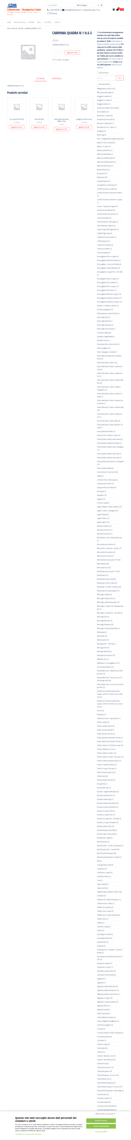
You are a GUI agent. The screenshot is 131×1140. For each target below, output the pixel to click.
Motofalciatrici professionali (105, 579)
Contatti (57, 22)
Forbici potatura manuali (104, 468)
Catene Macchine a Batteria (105, 225)
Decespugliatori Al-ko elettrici (105, 290)
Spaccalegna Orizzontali (104, 934)
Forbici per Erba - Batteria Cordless (107, 435)
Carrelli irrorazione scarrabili (105, 189)
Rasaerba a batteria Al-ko (104, 795)
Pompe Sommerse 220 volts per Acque (109, 745)
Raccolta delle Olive (103, 787)
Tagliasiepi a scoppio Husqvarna (106, 1002)
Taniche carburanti (102, 1013)
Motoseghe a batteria (103, 594)
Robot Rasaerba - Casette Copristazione (109, 845)
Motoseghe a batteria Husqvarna (107, 602)
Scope (99, 880)
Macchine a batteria (103, 526)
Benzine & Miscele (102, 169)
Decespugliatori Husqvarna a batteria (108, 298)
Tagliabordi (100, 978)
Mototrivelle (100, 636)
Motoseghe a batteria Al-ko (105, 598)
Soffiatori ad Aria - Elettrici (104, 903)
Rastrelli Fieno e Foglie (103, 838)
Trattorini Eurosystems (104, 1067)
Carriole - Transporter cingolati (106, 206)
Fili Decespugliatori (102, 348)
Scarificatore (101, 868)
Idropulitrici (100, 495)
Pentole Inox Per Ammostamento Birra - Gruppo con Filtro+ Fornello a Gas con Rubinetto (110, 694)
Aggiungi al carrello (72, 52)
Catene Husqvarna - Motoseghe (106, 221)
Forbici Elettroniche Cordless (105, 362)
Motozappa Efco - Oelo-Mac (105, 643)
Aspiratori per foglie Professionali (107, 108)
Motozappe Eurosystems (104, 655)
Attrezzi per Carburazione (104, 123)
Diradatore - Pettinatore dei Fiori (106, 305)
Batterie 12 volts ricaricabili (105, 142)
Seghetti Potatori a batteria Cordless (108, 892)
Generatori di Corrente (104, 483)
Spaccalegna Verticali (103, 938)
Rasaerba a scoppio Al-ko (104, 814)
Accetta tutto (101, 1121)
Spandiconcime (101, 942)
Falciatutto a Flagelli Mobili (104, 336)
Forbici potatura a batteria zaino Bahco (108, 443)
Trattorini (99, 1052)
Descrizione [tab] (41, 78)
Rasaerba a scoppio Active (105, 811)
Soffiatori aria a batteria (104, 907)
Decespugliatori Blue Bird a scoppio (107, 294)
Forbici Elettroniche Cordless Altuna (107, 421)
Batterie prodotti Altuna (104, 154)
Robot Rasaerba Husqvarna (105, 853)
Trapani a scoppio (102, 1044)
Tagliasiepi (100, 982)
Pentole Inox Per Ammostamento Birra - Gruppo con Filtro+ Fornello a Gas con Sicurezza (110, 704)
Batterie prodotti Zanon (104, 165)
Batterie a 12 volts (102, 146)
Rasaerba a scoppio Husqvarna (106, 822)
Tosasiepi (100, 1029)
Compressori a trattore (104, 245)
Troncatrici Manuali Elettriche (105, 1110)
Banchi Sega (100, 135)
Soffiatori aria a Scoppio (104, 911)
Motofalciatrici (101, 575)
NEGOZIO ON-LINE (19, 22)
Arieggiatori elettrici (102, 104)
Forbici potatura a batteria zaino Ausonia (109, 439)
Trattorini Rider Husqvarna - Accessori (108, 1086)
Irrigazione (100, 499)
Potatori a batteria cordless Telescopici (109, 757)
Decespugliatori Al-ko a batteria (106, 282)
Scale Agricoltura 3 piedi (104, 865)
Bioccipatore (101, 173)
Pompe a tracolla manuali (104, 730)
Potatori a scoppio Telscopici (105, 768)
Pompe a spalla (101, 722)
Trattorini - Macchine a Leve (105, 1056)
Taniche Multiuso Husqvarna (105, 1017)
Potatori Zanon (101, 776)
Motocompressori (102, 567)
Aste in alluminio (102, 112)
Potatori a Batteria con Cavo (105, 749)
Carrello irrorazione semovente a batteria (109, 192)
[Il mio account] (114, 9)
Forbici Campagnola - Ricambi (106, 352)
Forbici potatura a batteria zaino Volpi (108, 453)
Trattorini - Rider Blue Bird (105, 1059)
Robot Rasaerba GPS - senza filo (107, 849)
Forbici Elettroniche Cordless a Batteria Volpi (110, 407)
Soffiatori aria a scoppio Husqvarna (107, 915)
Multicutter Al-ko (102, 659)
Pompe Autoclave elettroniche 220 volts (109, 737)
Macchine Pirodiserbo (103, 534)
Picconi (99, 710)
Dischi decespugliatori (103, 309)
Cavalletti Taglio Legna (103, 233)
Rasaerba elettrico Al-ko (104, 826)
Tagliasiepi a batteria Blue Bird (106, 986)
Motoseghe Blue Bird (103, 620)
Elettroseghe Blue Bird (103, 321)
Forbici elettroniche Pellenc (105, 431)
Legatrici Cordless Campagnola (106, 510)
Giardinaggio (66, 60)
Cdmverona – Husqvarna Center (24, 9)
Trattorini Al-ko (101, 1063)
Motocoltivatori (101, 563)
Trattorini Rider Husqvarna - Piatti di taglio (109, 1090)
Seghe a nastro (101, 888)
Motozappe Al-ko (102, 647)
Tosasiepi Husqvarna (103, 1036)
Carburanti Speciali (102, 181)
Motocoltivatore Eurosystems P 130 (107, 560)
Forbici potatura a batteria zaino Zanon (108, 457)
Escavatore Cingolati (103, 332)
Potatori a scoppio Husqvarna (106, 764)
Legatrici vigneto (102, 522)
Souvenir (99, 930)
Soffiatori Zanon (101, 919)
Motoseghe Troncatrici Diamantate (107, 628)
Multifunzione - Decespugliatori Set (107, 663)
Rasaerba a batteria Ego (104, 799)
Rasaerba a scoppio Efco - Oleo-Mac (108, 818)
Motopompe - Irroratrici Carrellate (107, 587)
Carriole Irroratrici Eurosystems (106, 214)
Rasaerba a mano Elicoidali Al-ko (106, 807)
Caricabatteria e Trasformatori (106, 185)
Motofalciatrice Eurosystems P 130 (107, 571)
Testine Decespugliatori (104, 1025)
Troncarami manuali (103, 1102)
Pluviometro (100, 714)
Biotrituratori (101, 177)
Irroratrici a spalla (102, 503)
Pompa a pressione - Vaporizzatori (107, 718)
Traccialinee (100, 1040)
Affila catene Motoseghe (104, 92)
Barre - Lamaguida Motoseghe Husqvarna (109, 138)
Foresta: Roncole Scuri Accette (106, 472)
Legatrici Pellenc (102, 518)
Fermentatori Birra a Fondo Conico (107, 344)
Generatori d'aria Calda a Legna (106, 480)
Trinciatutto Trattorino (103, 1098)
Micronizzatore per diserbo (105, 544)
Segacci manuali (101, 884)
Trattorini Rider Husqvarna (105, 1083)
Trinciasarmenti (101, 1094)
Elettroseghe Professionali (105, 329)
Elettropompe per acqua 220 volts (107, 313)
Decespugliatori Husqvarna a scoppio (108, 301)
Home (9, 22)
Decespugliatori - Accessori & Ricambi (108, 264)
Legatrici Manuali (102, 514)
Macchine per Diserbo (103, 530)
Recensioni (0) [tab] (56, 78)
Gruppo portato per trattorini (105, 487)
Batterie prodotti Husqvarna (105, 162)
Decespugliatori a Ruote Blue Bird (107, 268)
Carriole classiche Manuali (105, 210)
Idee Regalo (100, 491)
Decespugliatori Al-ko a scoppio (106, 286)
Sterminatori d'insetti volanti (105, 975)
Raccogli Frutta (101, 784)
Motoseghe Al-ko (102, 616)
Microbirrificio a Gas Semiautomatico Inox (109, 537)
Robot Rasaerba (102, 841)
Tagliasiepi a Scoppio (103, 998)
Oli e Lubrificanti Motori (104, 667)
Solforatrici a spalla (102, 926)
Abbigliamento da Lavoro (104, 88)
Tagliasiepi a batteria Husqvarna (106, 990)
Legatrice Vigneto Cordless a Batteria (108, 506)
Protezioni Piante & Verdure (105, 780)
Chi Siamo (31, 22)
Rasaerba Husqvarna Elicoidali (106, 830)
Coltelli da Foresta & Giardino (105, 237)
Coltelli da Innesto (102, 241)
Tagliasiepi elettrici (102, 1005)
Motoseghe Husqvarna (104, 624)
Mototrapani (100, 632)
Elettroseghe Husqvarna (104, 325)
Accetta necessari (101, 1126)
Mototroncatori (101, 640)
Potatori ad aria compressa (105, 772)
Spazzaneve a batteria (103, 963)
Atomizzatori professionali (104, 119)
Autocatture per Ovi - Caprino (105, 127)
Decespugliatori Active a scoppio (106, 278)
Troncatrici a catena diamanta (105, 1106)
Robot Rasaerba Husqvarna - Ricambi (108, 857)
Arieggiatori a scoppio (103, 100)
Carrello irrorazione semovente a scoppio (109, 199)
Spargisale (100, 946)
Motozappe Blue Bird (103, 651)
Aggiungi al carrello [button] (16, 127)
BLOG (39, 22)
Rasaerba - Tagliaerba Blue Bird (106, 791)
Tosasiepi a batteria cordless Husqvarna (109, 1032)
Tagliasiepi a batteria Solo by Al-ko (107, 994)
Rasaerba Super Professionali (106, 834)
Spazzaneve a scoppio (103, 967)
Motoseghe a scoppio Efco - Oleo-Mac (108, 613)
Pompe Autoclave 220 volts (105, 733)
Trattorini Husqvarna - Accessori (106, 1075)
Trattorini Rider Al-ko (103, 1079)
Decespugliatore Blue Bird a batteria (108, 260)
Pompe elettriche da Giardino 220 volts (108, 741)
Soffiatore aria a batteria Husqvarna (107, 899)
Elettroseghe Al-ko (102, 317)
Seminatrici (100, 895)
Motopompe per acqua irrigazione (107, 590)
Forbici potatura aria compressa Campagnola (110, 461)
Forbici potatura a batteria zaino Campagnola (110, 447)
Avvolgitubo (100, 131)
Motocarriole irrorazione (104, 556)
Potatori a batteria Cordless (105, 753)
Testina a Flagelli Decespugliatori (106, 1021)
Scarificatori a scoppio (103, 872)
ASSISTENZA (47, 22)
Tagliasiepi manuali (102, 1009)
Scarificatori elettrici (103, 876)
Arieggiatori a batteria (103, 96)
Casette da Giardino (103, 218)
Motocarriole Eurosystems (105, 552)
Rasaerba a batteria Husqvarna (106, 803)
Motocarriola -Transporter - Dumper (108, 548)
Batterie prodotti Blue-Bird (105, 158)
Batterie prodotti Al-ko (103, 150)
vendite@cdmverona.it (73, 9)
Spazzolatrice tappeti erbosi (105, 971)
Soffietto (99, 922)
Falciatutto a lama (102, 340)
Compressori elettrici (103, 248)
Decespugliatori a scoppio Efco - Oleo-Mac (110, 272)
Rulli (98, 861)
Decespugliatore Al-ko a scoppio (106, 256)
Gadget (99, 476)
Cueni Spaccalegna (102, 252)
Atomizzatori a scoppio (103, 115)
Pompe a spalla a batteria (104, 726)
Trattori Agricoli (101, 1048)
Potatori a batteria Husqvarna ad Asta (108, 760)
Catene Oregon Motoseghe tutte (106, 229)
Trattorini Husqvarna (103, 1071)
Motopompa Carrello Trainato (106, 583)
